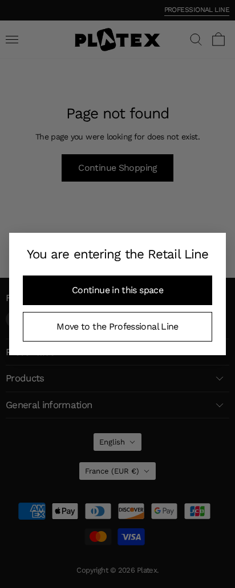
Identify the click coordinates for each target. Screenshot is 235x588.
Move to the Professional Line (117, 326)
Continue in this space (117, 290)
